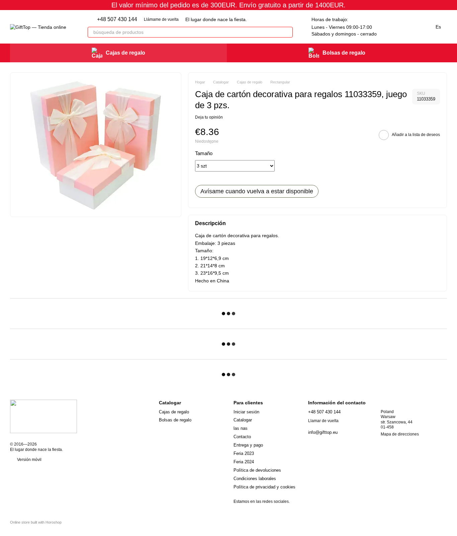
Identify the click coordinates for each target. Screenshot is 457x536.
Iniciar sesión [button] (246, 411)
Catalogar (243, 419)
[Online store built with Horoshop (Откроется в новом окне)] (36, 528)
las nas (241, 428)
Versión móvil (28, 459)
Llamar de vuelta (323, 420)
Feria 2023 (244, 453)
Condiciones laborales (255, 478)
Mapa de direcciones (400, 434)
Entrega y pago (248, 445)
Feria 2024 (244, 461)
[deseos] (388, 26)
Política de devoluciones (257, 470)
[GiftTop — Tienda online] (43, 416)
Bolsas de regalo (344, 53)
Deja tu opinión (209, 117)
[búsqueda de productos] (287, 32)
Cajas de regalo (125, 53)
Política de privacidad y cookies (264, 486)
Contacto (242, 436)
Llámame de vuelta (161, 19)
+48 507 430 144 (117, 19)
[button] (452, 5)
